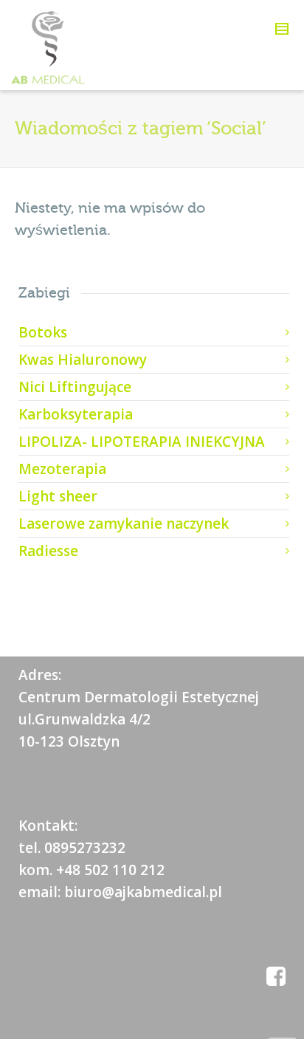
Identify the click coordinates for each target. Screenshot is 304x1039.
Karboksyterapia (75, 414)
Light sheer (57, 496)
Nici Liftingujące (74, 387)
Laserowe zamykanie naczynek (123, 523)
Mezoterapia (62, 469)
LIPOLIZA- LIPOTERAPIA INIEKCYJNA (141, 441)
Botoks (42, 332)
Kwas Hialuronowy (82, 359)
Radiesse (48, 550)
